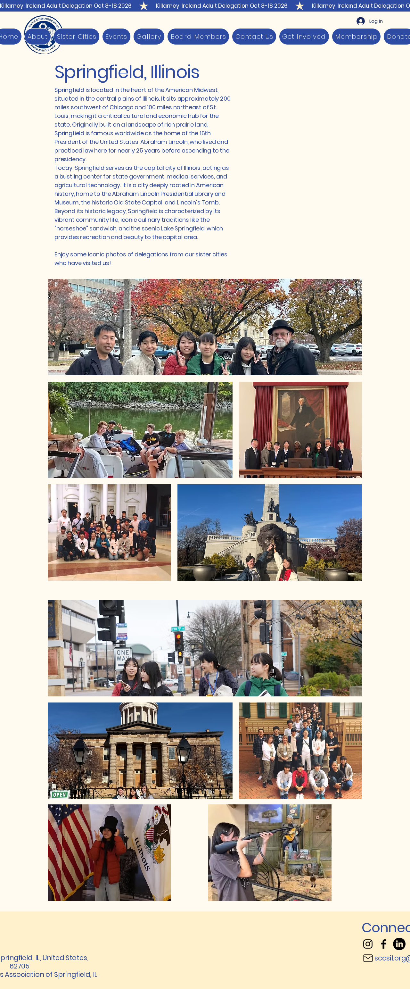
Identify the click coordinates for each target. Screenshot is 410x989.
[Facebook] (383, 944)
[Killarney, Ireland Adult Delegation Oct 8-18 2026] (205, 6)
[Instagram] (368, 944)
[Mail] (368, 958)
